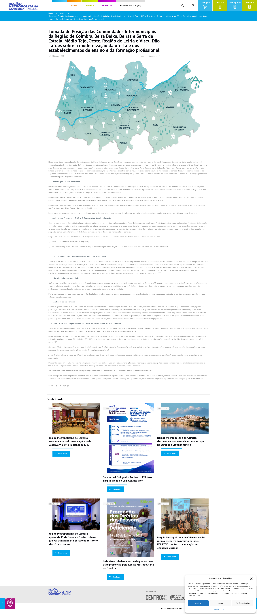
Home (50, 13)
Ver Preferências (243, 603)
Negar (220, 603)
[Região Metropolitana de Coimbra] (23, 5)
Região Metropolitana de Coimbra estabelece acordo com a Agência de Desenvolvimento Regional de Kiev (69, 441)
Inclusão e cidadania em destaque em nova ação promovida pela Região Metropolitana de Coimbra (128, 564)
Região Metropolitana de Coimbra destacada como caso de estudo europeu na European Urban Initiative (181, 441)
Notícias (62, 13)
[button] (251, 578)
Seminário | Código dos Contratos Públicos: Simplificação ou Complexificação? (128, 478)
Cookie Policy (219, 609)
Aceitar (198, 603)
